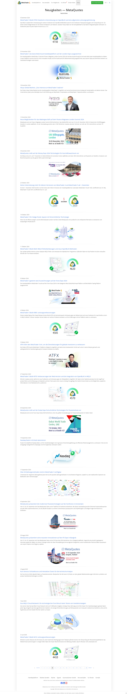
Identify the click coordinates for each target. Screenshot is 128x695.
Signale (59, 677)
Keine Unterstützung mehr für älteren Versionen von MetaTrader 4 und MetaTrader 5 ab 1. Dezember (54, 185)
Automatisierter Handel (69, 677)
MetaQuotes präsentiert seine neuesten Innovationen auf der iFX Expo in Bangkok (48, 538)
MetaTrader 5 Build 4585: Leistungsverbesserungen (37, 313)
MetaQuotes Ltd (63, 689)
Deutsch (105, 2)
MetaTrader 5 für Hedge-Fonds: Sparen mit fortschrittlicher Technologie (44, 217)
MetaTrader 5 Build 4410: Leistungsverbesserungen (37, 637)
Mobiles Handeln (44, 677)
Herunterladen (46, 2)
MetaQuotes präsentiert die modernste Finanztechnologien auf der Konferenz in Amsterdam (51, 504)
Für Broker (63, 2)
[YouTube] (66, 683)
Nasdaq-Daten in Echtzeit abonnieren (33, 440)
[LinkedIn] (64, 683)
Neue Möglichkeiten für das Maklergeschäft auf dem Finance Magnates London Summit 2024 (52, 119)
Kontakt (98, 677)
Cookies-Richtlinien (79, 693)
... (83, 668)
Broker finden (71, 2)
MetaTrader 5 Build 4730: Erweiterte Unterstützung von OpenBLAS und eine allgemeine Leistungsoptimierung (57, 20)
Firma (78, 2)
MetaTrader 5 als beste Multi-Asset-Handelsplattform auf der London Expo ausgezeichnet (50, 54)
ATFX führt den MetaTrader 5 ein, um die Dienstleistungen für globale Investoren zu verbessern (52, 345)
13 (76, 668)
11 (70, 668)
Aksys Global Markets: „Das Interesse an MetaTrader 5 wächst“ (41, 88)
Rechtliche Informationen (72, 689)
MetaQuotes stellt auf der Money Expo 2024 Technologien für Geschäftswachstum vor (49, 153)
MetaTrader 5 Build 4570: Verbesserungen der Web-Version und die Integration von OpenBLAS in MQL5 (55, 376)
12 (73, 668)
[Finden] (109, 2)
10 (66, 668)
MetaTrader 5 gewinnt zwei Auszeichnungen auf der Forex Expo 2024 (43, 281)
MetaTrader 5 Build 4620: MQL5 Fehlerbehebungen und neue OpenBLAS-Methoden (48, 249)
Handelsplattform (36, 2)
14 (80, 668)
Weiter (90, 667)
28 (86, 668)
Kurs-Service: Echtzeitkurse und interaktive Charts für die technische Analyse (46, 571)
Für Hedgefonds (55, 2)
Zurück (38, 667)
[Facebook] (62, 683)
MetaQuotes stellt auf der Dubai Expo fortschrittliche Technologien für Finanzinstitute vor (50, 410)
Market (53, 677)
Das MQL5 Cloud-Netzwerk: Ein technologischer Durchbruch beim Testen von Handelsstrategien (53, 603)
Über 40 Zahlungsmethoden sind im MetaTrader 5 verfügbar (40, 472)
